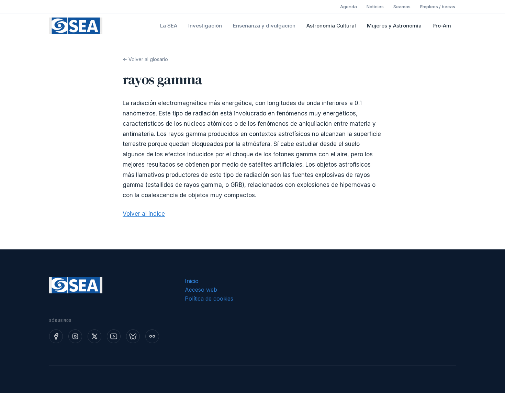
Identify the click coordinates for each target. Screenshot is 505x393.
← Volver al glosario (145, 59)
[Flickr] (152, 336)
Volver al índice (144, 213)
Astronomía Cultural (331, 25)
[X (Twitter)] (94, 336)
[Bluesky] (133, 336)
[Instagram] (75, 336)
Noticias (375, 6)
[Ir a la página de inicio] (75, 26)
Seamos (402, 6)
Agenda (348, 6)
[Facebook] (56, 336)
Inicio (192, 281)
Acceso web (201, 289)
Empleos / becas (437, 6)
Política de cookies (209, 298)
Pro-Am (442, 25)
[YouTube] (114, 336)
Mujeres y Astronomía (394, 25)
